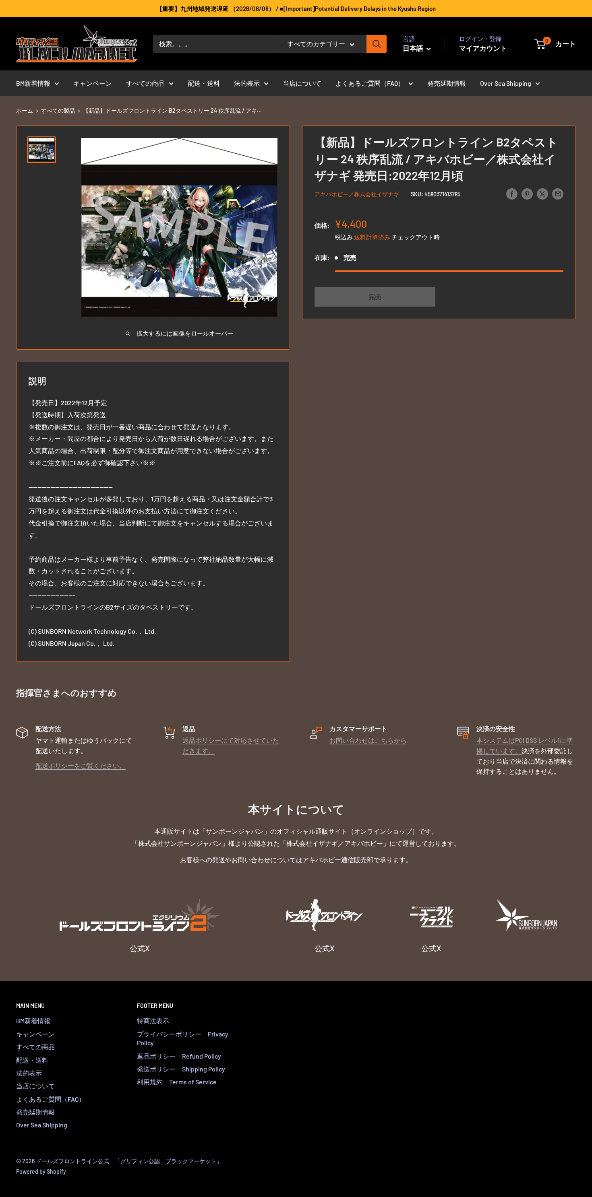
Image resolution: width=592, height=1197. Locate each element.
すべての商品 (145, 83)
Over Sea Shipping (505, 83)
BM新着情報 (33, 83)
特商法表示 (153, 1020)
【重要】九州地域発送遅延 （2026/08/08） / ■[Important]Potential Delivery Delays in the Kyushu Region (296, 8)
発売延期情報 (446, 83)
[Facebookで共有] (511, 193)
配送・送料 (204, 83)
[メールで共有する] (557, 193)
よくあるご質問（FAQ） (369, 83)
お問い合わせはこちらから (368, 740)
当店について (302, 83)
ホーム (24, 110)
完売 (374, 296)
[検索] (376, 44)
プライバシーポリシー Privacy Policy (182, 1038)
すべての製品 (58, 110)
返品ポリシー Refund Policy (179, 1056)
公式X (139, 948)
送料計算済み (372, 236)
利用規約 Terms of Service (177, 1082)
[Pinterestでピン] (527, 193)
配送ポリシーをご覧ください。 (80, 765)
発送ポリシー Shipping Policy (181, 1069)
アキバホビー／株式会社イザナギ (357, 194)
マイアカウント (483, 48)
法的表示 (247, 83)
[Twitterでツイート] (542, 193)
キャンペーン (92, 83)
